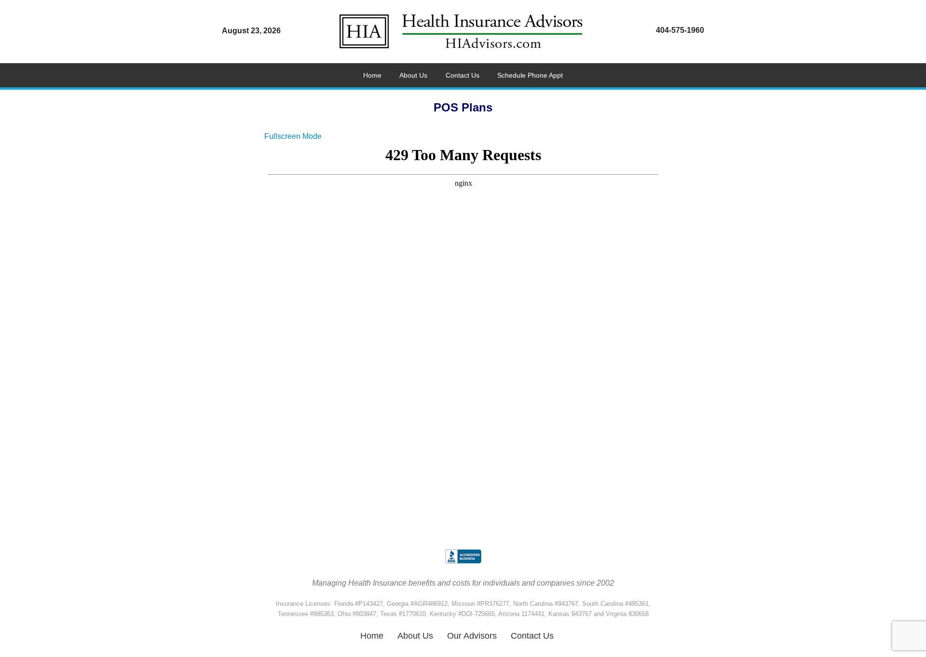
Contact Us (532, 636)
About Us (415, 636)
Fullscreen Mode (293, 136)
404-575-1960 (680, 30)
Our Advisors (472, 636)
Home (371, 636)
